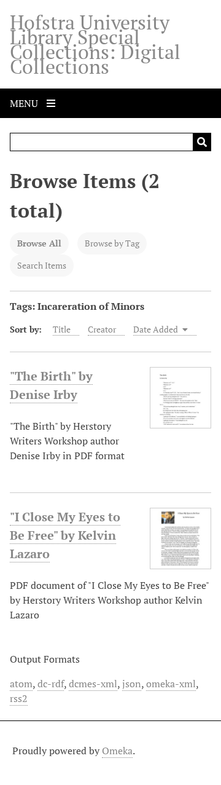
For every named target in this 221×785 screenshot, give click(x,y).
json (131, 683)
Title (62, 329)
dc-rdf (50, 683)
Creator (102, 329)
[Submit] (202, 142)
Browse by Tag (112, 243)
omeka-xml (171, 683)
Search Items (41, 265)
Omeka (117, 750)
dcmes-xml (93, 683)
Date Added (156, 329)
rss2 (19, 698)
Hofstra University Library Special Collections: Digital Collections (95, 44)
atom (21, 683)
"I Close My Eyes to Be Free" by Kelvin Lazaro (65, 535)
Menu (25, 103)
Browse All (39, 243)
